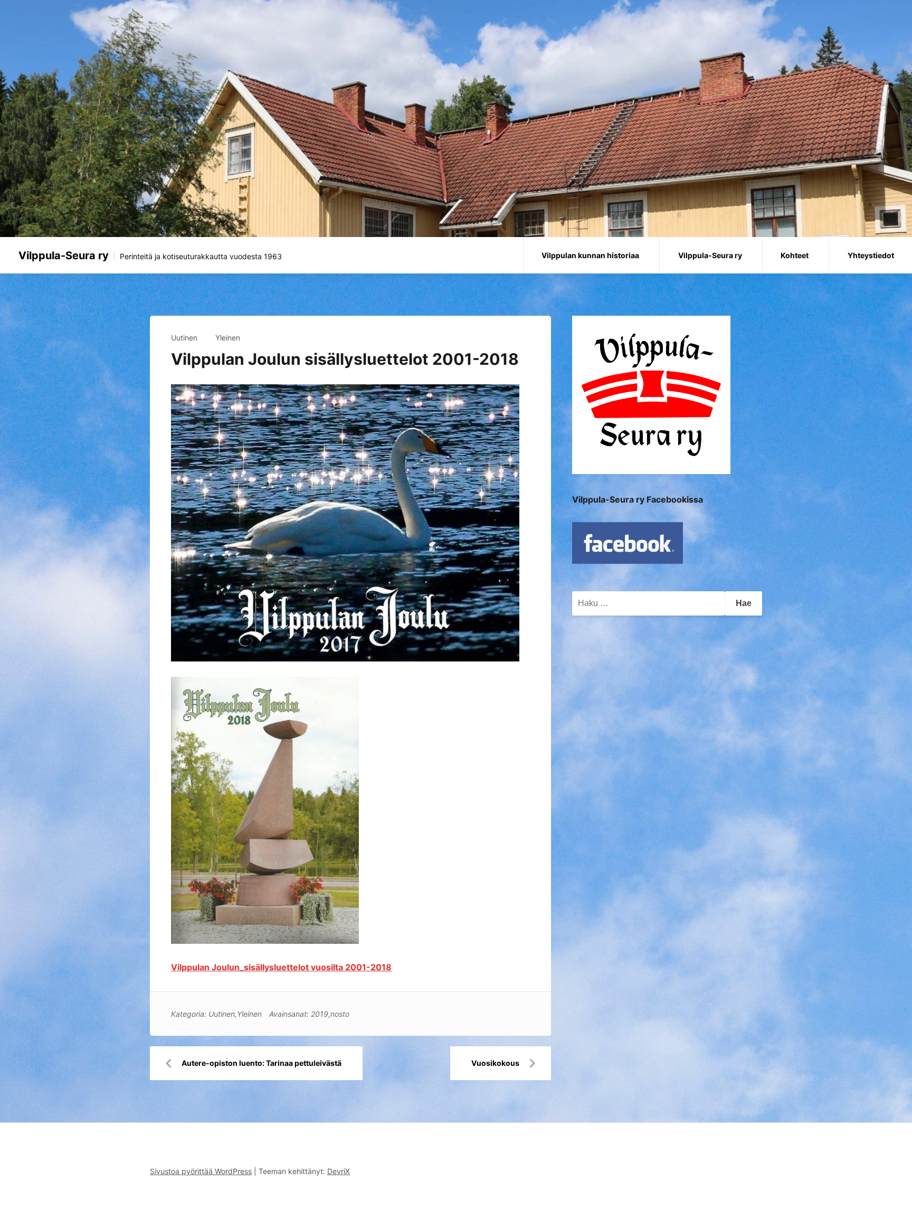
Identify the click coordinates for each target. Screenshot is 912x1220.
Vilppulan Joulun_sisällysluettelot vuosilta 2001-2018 (281, 967)
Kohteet (795, 255)
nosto (339, 1013)
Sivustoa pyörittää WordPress (201, 1171)
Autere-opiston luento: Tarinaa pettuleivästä (261, 1062)
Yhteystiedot (871, 255)
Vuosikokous (495, 1062)
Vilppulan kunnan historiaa (590, 255)
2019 (319, 1013)
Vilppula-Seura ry (63, 255)
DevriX (338, 1171)
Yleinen (227, 337)
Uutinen (184, 337)
